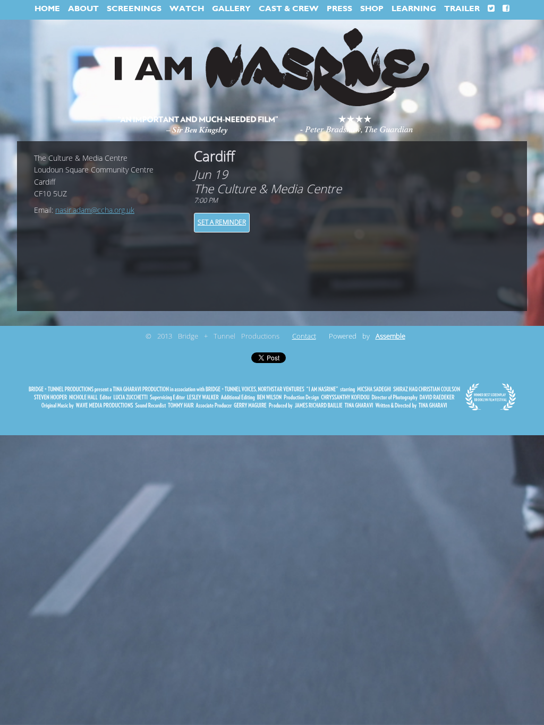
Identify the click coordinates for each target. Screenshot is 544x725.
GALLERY (231, 9)
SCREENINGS (134, 9)
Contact (304, 336)
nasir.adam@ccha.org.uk (94, 210)
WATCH (186, 9)
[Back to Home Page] (272, 68)
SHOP (372, 9)
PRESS (339, 9)
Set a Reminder (222, 222)
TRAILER (462, 9)
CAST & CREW (289, 9)
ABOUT (83, 9)
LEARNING (414, 9)
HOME (47, 9)
